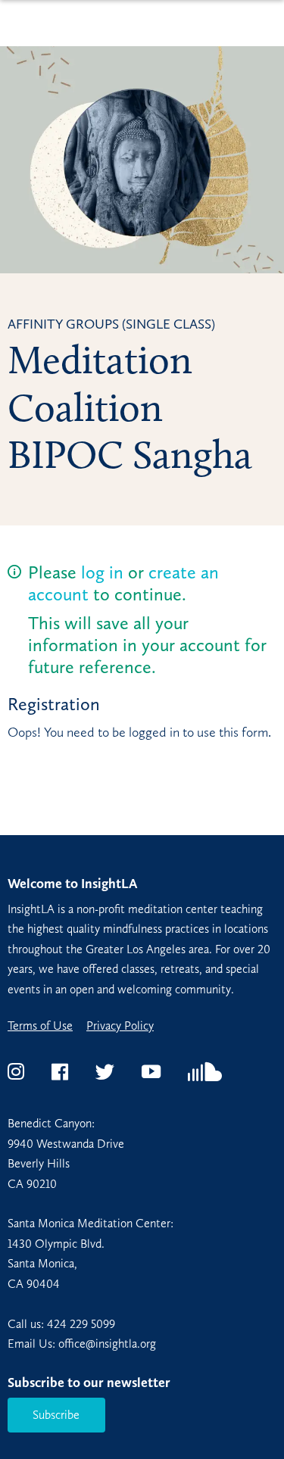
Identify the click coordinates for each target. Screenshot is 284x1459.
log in (102, 572)
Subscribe (56, 1415)
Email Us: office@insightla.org (82, 1343)
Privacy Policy (120, 1026)
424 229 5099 (81, 1324)
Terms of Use (40, 1026)
